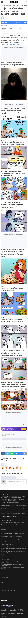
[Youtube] (11, 590)
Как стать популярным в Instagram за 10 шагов (11, 546)
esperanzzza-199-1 (15, 18)
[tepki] (2, 467)
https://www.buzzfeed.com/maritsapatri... (13, 44)
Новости (3, 5)
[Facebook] (5, 590)
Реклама (3, 579)
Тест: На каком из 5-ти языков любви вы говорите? (12, 522)
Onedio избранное (10, 5)
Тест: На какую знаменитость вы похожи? (10, 531)
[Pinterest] (14, 590)
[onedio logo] (13, 601)
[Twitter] (8, 590)
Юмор (18, 5)
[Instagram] (2, 590)
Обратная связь (4, 577)
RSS (2, 582)
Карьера (3, 580)
